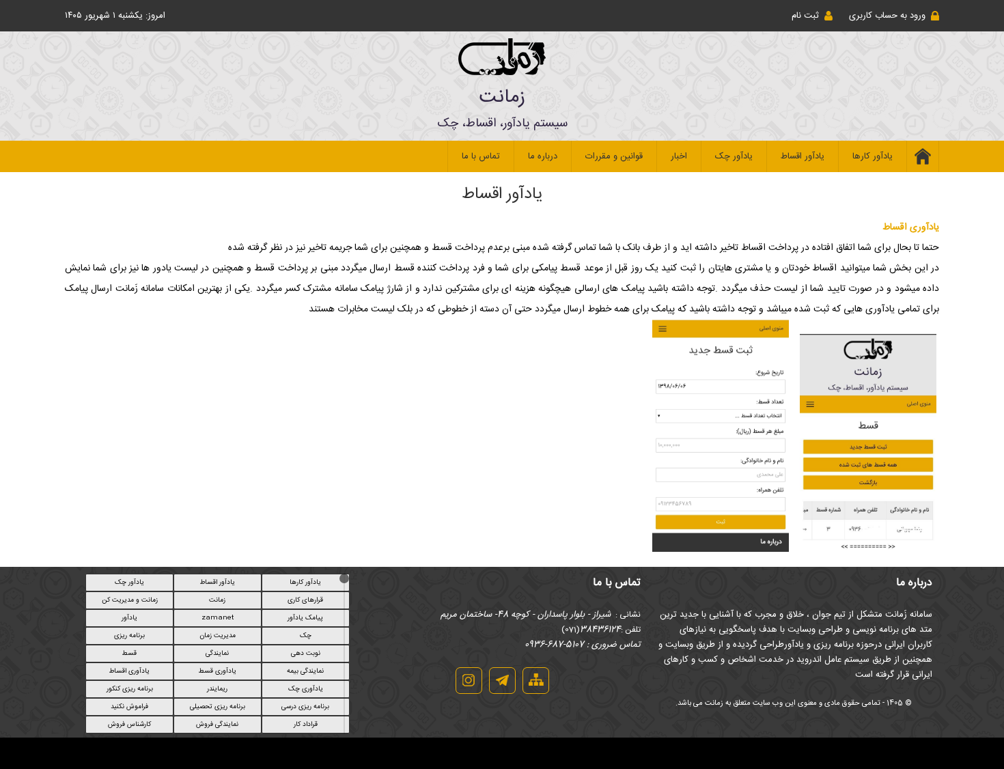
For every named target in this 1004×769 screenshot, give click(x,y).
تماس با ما (481, 156)
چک (305, 635)
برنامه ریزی (129, 635)
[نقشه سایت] (536, 691)
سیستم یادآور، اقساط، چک (502, 123)
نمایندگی (217, 653)
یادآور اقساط (802, 156)
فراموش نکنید (129, 706)
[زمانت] (502, 71)
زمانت (502, 97)
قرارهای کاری (305, 600)
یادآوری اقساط (129, 671)
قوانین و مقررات (614, 156)
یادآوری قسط (217, 671)
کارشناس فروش (129, 724)
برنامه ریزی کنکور (130, 689)
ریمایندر (217, 689)
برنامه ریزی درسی (305, 706)
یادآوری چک (305, 689)
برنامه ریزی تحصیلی (217, 706)
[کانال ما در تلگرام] (502, 691)
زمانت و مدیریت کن (130, 600)
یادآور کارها (872, 156)
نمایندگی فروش (217, 724)
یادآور (129, 618)
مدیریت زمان (217, 635)
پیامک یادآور (305, 618)
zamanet (217, 618)
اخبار (679, 156)
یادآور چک (734, 156)
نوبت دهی (305, 653)
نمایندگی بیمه (305, 671)
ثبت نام (805, 15)
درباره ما (542, 156)
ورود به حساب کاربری (887, 15)
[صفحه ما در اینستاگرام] (469, 691)
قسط (129, 653)
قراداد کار (306, 724)
